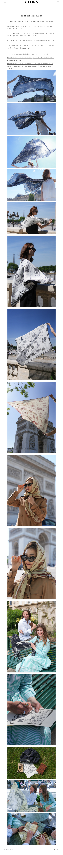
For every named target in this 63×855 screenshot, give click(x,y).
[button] (5, 2)
